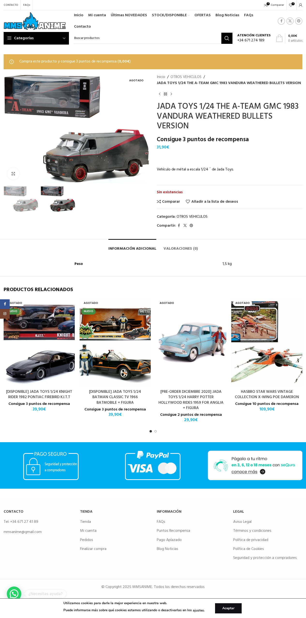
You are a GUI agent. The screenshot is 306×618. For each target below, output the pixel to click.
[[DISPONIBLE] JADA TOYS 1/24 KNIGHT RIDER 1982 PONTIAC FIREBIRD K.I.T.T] (39, 343)
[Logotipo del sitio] (35, 21)
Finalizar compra (93, 549)
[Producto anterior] (160, 94)
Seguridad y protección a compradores (265, 558)
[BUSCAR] (226, 38)
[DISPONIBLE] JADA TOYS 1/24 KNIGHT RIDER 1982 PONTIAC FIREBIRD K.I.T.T (39, 394)
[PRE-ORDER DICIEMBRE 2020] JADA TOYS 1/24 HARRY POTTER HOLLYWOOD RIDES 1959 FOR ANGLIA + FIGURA (191, 400)
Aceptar (228, 608)
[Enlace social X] (290, 21)
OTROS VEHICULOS (186, 77)
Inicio (161, 77)
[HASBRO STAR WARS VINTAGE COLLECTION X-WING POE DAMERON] (266, 343)
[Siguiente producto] (171, 94)
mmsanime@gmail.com (23, 532)
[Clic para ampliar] (13, 174)
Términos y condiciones (252, 531)
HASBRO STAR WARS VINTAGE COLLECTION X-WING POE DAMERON (267, 394)
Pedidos (86, 540)
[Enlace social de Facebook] (281, 21)
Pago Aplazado (169, 540)
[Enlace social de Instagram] (5, 314)
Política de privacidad (250, 540)
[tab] (132, 246)
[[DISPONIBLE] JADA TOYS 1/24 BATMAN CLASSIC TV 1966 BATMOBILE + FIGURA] (115, 343)
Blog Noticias (167, 549)
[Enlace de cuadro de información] (254, 38)
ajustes (198, 610)
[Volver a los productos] (165, 94)
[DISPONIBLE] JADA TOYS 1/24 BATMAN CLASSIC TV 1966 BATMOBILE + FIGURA (115, 397)
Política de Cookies (248, 549)
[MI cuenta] (301, 5)
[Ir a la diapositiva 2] (155, 431)
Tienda (85, 522)
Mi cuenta (88, 531)
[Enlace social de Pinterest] (298, 21)
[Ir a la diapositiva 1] (150, 431)
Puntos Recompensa (173, 531)
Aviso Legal (242, 522)
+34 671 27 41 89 (24, 522)
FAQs (161, 522)
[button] (14, 594)
